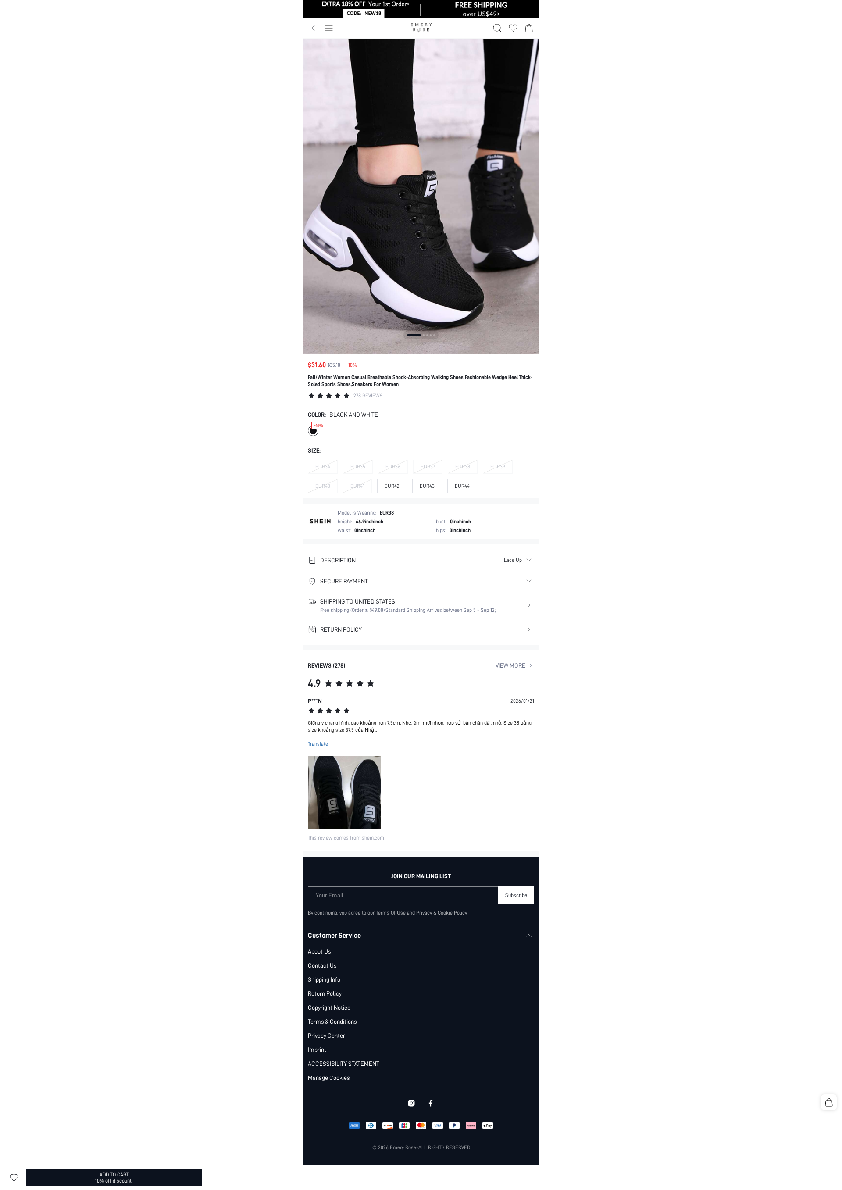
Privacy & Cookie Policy (441, 913)
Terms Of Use (391, 913)
